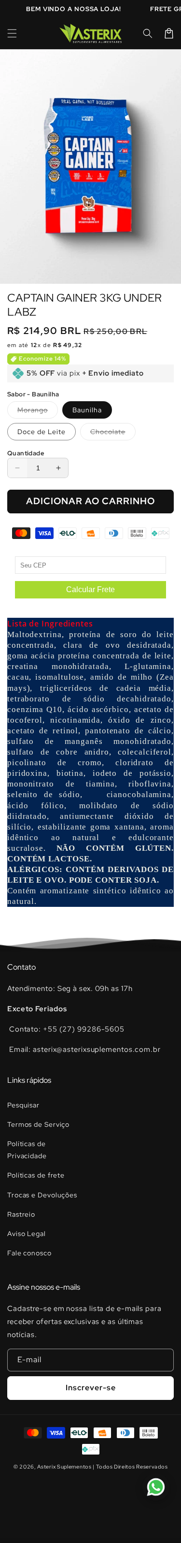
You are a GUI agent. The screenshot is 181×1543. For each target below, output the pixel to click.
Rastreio (21, 1214)
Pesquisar (23, 1105)
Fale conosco (29, 1253)
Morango (37, 412)
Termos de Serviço (38, 1124)
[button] (12, 33)
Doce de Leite (41, 431)
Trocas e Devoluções (42, 1195)
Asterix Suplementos (64, 1466)
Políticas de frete (36, 1175)
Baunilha (87, 410)
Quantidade (25, 453)
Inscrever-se (91, 1388)
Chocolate (113, 433)
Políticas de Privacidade (27, 1149)
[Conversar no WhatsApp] (155, 1486)
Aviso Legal (26, 1233)
